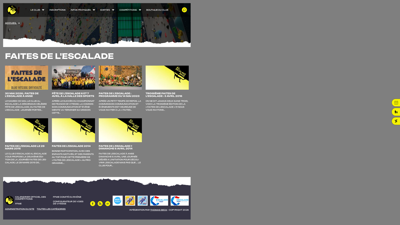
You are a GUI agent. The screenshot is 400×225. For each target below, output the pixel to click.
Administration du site (19, 209)
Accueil (11, 23)
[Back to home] (12, 10)
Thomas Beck (158, 210)
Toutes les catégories (51, 209)
